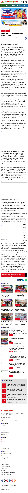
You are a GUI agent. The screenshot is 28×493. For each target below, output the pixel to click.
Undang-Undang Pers (6, 474)
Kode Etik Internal (5, 462)
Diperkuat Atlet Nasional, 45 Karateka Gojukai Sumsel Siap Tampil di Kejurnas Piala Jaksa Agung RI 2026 (21, 323)
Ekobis (2, 428)
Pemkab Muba (6, 448)
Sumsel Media (6, 439)
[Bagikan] (26, 38)
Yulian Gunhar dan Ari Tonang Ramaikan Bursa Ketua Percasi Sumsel (14, 390)
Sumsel (7, 31)
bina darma (5, 446)
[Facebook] (18, 280)
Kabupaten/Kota (5, 432)
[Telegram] (23, 280)
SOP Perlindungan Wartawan (8, 472)
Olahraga (3, 31)
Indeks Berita (4, 460)
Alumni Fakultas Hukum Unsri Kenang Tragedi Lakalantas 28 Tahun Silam (16, 400)
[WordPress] (10, 480)
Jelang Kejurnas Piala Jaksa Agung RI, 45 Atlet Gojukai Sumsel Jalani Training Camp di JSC (7, 309)
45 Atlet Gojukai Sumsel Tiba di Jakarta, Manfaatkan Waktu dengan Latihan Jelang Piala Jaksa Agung (7, 296)
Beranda (3, 455)
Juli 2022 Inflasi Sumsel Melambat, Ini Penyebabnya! (16, 395)
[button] (21, 2)
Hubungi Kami (4, 458)
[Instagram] (12, 480)
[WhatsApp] (26, 280)
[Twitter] (20, 280)
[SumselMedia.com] (9, 2)
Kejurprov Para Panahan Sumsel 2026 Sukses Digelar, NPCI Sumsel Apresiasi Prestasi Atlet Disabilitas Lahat (21, 309)
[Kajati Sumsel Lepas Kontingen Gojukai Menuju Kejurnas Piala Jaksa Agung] (21, 289)
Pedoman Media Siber (6, 466)
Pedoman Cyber (5, 464)
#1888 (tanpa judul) (6, 453)
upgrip (4, 442)
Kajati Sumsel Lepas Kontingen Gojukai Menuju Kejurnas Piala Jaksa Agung (20, 296)
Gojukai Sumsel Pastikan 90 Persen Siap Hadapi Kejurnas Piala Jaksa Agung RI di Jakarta (7, 323)
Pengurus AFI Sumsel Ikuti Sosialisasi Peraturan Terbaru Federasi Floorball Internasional (16, 385)
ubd (3, 444)
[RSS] (15, 480)
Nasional (3, 434)
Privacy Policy (4, 468)
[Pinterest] (7, 480)
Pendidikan (3, 426)
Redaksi (3, 470)
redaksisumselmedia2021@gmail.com (12, 420)
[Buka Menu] (24, 2)
